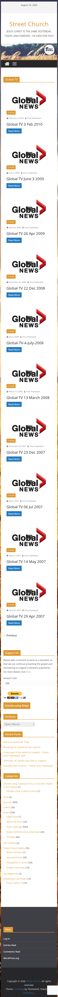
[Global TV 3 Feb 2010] (29, 99)
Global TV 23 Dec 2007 (25, 452)
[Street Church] (7, 64)
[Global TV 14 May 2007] (29, 537)
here (28, 671)
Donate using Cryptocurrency (21, 791)
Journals (7, 802)
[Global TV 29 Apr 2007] (29, 591)
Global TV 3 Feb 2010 (24, 124)
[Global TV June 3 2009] (29, 154)
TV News (11, 113)
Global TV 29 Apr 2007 (25, 616)
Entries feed (9, 945)
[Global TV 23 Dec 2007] (29, 427)
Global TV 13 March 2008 (27, 397)
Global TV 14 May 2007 (26, 561)
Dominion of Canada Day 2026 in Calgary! (24, 760)
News (6, 812)
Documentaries (14, 857)
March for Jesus (14, 821)
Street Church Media (14, 848)
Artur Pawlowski (34, 118)
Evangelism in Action (17, 862)
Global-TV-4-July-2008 (25, 342)
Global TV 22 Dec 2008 (25, 288)
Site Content (9, 843)
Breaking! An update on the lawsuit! (22, 747)
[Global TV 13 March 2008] (29, 372)
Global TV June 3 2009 (25, 178)
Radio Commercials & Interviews (23, 831)
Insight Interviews (15, 867)
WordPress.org (11, 958)
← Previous (10, 635)
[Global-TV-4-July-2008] (29, 318)
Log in (6, 938)
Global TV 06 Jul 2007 (24, 506)
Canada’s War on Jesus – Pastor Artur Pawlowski (28, 765)
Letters (7, 807)
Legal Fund (12, 816)
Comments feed (11, 951)
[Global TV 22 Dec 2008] (29, 263)
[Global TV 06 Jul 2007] (29, 482)
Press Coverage (14, 826)
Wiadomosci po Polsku (14, 878)
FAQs (6, 797)
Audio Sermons (14, 852)
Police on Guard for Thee (16, 742)
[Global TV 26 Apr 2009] (29, 208)
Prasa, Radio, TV (14, 882)
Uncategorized (10, 873)
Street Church (29, 24)
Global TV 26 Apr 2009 (25, 233)
